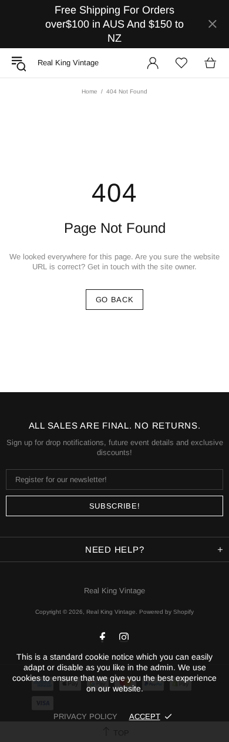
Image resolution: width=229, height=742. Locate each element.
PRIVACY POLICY (85, 716)
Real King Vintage (114, 590)
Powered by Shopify (166, 612)
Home (89, 91)
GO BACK (115, 299)
